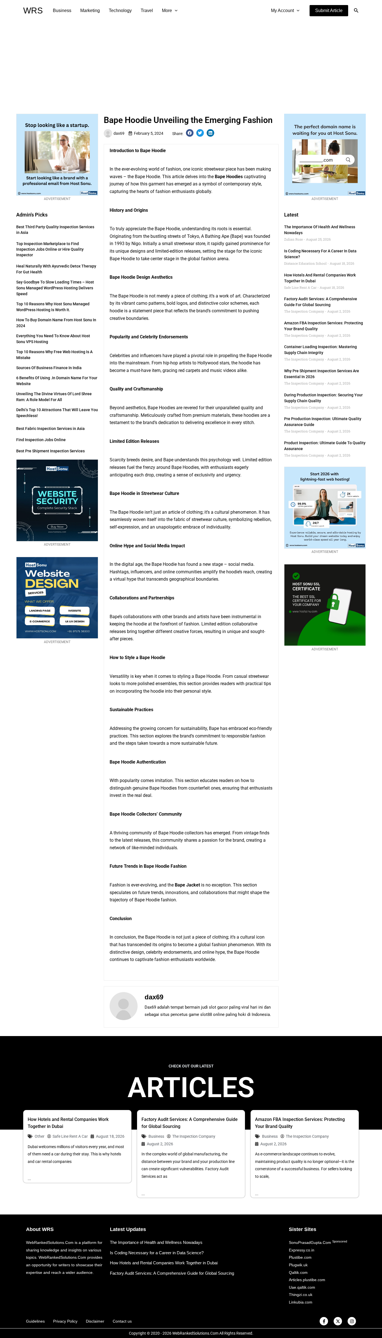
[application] (175, 10)
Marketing (90, 10)
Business (62, 10)
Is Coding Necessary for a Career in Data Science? (157, 1252)
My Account (282, 10)
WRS (33, 10)
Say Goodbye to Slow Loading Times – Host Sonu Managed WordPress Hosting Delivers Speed (55, 288)
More (167, 10)
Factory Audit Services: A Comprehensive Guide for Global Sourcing (172, 1273)
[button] (329, 10)
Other (39, 1136)
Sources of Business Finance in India (49, 368)
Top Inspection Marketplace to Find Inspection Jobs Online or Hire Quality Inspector (50, 249)
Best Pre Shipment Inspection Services (50, 451)
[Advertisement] (191, 63)
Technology (120, 10)
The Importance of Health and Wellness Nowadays (156, 1242)
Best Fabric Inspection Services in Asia (50, 428)
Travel (147, 10)
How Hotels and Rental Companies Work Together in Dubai (164, 1262)
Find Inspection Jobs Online (41, 440)
